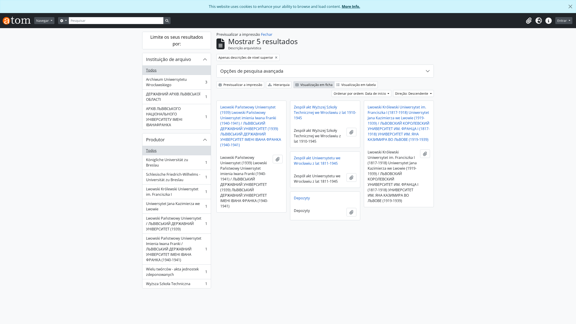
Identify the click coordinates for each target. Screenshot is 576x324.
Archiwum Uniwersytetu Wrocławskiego (176, 82)
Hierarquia (281, 85)
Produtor (155, 140)
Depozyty (302, 198)
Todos (151, 70)
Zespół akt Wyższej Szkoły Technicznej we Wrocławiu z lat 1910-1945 (325, 112)
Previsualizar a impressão (242, 85)
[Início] (18, 20)
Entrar (562, 20)
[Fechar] (570, 6)
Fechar (266, 34)
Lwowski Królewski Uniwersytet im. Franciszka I (176, 192)
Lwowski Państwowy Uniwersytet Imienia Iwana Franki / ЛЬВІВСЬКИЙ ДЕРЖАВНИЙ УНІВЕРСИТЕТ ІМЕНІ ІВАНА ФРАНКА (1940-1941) (176, 249)
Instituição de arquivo (168, 59)
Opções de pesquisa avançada (251, 71)
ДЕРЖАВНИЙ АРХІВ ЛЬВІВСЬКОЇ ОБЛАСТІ (176, 97)
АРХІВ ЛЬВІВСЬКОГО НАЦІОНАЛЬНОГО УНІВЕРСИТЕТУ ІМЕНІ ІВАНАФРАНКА (176, 116)
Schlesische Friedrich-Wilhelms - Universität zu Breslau (176, 177)
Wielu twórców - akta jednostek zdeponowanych (176, 272)
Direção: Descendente (412, 93)
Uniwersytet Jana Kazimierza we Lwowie (176, 206)
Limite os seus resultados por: (176, 40)
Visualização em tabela (358, 85)
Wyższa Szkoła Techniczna (176, 284)
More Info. (351, 6)
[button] (529, 21)
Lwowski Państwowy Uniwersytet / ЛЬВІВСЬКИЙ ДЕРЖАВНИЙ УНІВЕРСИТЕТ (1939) (176, 224)
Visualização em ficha (316, 85)
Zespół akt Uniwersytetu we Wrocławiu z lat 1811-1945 (317, 160)
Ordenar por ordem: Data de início (360, 93)
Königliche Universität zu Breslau (176, 162)
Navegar (43, 20)
